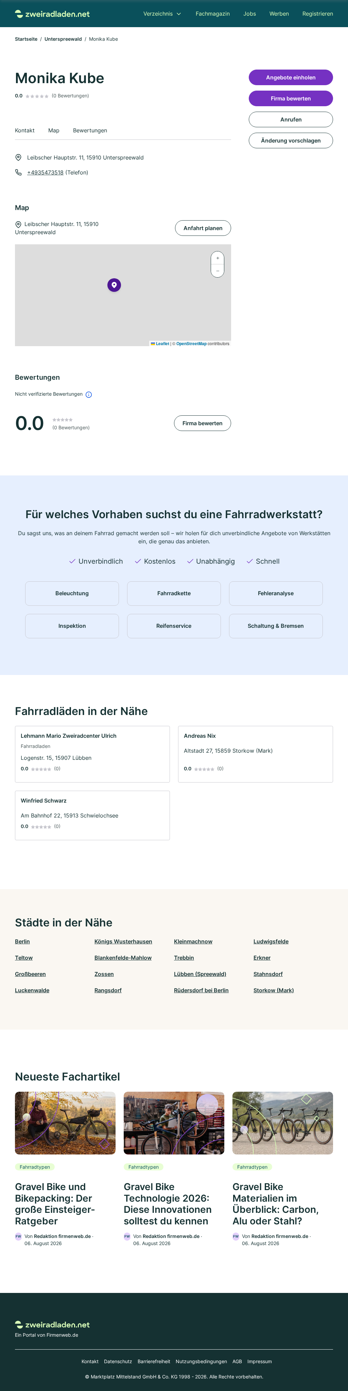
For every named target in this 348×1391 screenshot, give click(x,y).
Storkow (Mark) (274, 990)
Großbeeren (30, 974)
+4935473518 (45, 172)
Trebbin (184, 957)
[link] (92, 754)
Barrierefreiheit (154, 1361)
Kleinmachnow (193, 941)
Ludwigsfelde (271, 941)
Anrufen (291, 119)
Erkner (262, 957)
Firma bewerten (202, 423)
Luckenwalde (32, 990)
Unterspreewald (63, 39)
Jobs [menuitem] (249, 13)
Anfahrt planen (203, 228)
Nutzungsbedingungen (201, 1361)
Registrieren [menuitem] (317, 13)
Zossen (104, 974)
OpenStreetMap (191, 343)
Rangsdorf (108, 990)
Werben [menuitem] (279, 13)
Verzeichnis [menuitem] (158, 13)
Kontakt (90, 1361)
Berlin (22, 941)
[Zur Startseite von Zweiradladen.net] (52, 13)
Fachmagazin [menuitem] (213, 13)
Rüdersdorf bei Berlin (201, 990)
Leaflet (162, 343)
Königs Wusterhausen (123, 941)
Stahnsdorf (268, 974)
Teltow (24, 957)
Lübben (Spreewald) (200, 974)
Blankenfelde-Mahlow (123, 957)
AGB (237, 1361)
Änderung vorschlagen (291, 140)
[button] (114, 286)
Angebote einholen (291, 77)
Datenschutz (118, 1361)
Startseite (26, 39)
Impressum (259, 1361)
